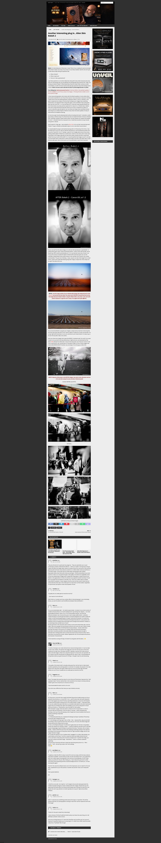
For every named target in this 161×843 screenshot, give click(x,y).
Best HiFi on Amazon (82, 25)
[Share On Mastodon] (88, 524)
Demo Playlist (71, 25)
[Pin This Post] (66, 524)
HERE (52, 341)
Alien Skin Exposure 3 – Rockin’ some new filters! (83, 551)
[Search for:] (107, 2)
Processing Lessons (69, 39)
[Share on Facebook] (50, 524)
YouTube (63, 25)
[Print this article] (77, 524)
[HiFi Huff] (80, 23)
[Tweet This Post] (56, 524)
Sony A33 (51, 295)
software (75, 39)
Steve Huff (55, 643)
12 (79, 39)
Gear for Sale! (93, 25)
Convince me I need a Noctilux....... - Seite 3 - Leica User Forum (65, 831)
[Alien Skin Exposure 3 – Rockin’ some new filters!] (84, 545)
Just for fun (60, 39)
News (64, 39)
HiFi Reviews (56, 25)
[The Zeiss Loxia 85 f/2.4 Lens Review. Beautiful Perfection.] (55, 544)
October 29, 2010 (53, 39)
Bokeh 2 (59, 527)
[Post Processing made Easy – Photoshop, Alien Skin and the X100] (69, 545)
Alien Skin (71, 124)
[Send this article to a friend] (72, 524)
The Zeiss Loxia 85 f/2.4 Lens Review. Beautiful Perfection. (54, 551)
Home (49, 25)
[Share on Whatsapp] (82, 524)
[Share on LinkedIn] (61, 524)
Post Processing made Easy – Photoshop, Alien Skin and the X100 (69, 552)
